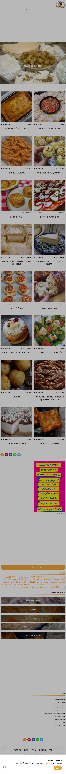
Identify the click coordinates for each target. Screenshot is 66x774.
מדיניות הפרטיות (47, 763)
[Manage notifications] (4, 767)
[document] (33, 387)
